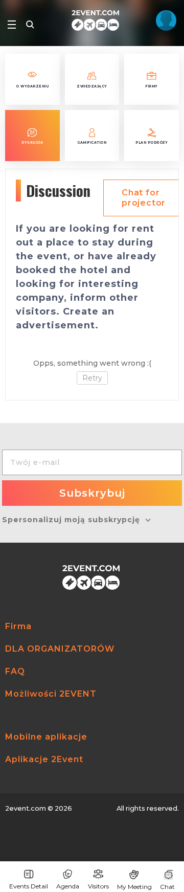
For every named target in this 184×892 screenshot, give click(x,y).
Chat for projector (144, 198)
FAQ (15, 671)
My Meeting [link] (134, 886)
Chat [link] (167, 886)
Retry (92, 378)
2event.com (25, 808)
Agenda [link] (67, 886)
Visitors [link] (98, 886)
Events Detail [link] (28, 886)
